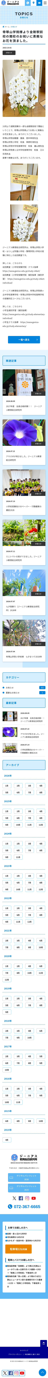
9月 (6, 824)
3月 (29, 785)
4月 (40, 785)
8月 (40, 792)
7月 (29, 792)
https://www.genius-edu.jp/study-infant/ (21, 270)
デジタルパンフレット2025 (26, 1188)
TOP (43, 1344)
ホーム (7, 27)
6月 (18, 792)
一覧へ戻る (24, 339)
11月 (29, 824)
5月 (6, 792)
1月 (6, 785)
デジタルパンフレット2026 (26, 1177)
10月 (18, 824)
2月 (18, 785)
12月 (41, 824)
